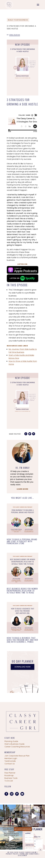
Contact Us (9, 763)
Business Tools (10, 778)
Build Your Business (18, 20)
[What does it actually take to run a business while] (11, 816)
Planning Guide (11, 741)
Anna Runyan (14, 35)
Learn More (22, 489)
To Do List (8, 780)
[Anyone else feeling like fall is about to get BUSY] (33, 838)
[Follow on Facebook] (6, 794)
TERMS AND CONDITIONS (29, 854)
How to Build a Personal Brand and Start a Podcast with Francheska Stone (22, 541)
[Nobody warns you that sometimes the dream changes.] (11, 838)
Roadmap (9, 775)
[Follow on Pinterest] (17, 794)
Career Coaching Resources (17, 746)
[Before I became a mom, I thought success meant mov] (33, 816)
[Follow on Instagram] (12, 794)
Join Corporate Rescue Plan (17, 755)
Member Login (10, 758)
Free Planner (9, 772)
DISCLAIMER (22, 855)
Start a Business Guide (14, 744)
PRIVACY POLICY (12, 854)
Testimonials (10, 761)
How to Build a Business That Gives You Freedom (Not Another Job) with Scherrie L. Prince (22, 639)
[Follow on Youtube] (22, 794)
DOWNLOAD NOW (22, 667)
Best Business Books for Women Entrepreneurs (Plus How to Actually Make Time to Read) (22, 590)
